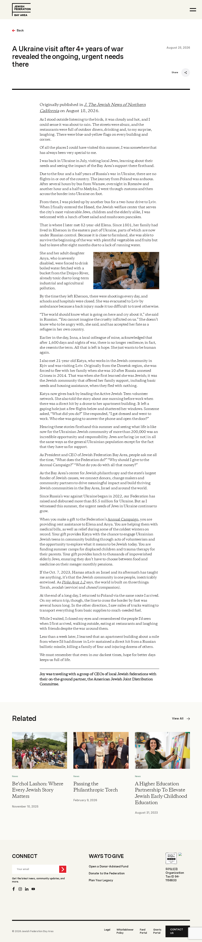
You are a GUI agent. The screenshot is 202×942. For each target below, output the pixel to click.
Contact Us (176, 931)
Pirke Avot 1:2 (73, 582)
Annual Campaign (123, 519)
